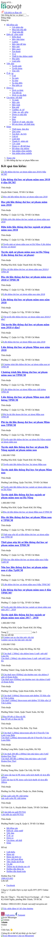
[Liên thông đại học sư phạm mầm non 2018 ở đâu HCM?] (26, 174)
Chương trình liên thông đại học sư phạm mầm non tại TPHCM (24, 373)
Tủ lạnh (15, 100)
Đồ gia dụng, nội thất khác (23, 124)
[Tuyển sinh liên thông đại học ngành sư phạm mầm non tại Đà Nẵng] (26, 489)
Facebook (11, 885)
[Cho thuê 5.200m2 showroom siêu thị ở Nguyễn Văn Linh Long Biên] (26, 735)
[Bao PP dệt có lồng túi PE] (13, 716)
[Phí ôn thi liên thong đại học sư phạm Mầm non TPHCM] (26, 417)
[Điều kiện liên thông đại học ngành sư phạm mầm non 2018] (26, 222)
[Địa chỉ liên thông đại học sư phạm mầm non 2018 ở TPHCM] (26, 272)
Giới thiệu (11, 852)
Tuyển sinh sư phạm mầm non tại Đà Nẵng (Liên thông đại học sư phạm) (25, 253)
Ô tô (14, 76)
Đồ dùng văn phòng (20, 148)
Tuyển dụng (17, 68)
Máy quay (16, 49)
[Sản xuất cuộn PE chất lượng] (14, 796)
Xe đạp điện (17, 83)
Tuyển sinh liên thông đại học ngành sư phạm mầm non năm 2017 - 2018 (23, 616)
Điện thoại (16, 37)
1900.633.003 (7, 878)
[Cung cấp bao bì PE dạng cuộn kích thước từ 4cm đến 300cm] (26, 777)
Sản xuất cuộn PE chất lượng (13, 798)
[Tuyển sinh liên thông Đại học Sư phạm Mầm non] (23, 464)
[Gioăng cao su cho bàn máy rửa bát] (17, 637)
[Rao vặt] (11, 9)
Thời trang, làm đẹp (20, 129)
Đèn (14, 119)
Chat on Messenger (25, 935)
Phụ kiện (16, 59)
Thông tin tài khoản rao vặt (18, 866)
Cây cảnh (16, 143)
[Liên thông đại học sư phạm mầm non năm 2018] (23, 294)
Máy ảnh (16, 46)
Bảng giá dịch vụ (14, 857)
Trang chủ (11, 158)
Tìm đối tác (17, 93)
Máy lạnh (16, 105)
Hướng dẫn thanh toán (16, 871)
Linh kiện (16, 61)
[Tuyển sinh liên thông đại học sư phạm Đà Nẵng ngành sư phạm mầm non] (26, 442)
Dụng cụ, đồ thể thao (21, 146)
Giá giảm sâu (17, 27)
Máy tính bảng (18, 39)
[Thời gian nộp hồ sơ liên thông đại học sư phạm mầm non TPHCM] (26, 537)
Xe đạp (15, 80)
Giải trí (15, 136)
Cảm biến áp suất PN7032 (12, 814)
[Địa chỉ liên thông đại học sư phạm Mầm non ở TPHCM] (26, 512)
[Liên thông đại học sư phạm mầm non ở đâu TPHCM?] (25, 584)
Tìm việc (16, 71)
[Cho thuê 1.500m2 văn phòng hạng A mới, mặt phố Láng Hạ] (26, 656)
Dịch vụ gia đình (19, 95)
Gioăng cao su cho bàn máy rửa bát (16, 640)
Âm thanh (16, 51)
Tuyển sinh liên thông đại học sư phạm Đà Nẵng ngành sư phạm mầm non (24, 448)
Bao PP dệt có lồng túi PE (12, 719)
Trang (4, 632)
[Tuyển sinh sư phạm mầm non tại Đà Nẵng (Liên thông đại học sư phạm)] (26, 247)
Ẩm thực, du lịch (19, 134)
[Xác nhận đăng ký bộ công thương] (17, 908)
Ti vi (14, 54)
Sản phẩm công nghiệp (22, 151)
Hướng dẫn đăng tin (15, 869)
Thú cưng (16, 131)
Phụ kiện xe (17, 85)
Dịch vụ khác (18, 90)
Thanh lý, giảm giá (20, 141)
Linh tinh (16, 139)
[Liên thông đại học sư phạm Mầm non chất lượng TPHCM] (26, 392)
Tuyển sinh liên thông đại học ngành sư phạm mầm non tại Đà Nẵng (23, 496)
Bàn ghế (15, 107)
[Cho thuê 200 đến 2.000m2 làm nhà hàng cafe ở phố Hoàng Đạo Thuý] (26, 756)
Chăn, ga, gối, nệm (20, 112)
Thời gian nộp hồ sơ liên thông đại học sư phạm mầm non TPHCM (24, 544)
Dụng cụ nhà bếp (19, 114)
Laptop (15, 42)
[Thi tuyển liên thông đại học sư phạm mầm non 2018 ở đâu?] (26, 319)
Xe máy (15, 78)
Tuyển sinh (16, 66)
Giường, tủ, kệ (18, 110)
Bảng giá (10, 854)
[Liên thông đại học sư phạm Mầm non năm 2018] (23, 342)
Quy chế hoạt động (15, 859)
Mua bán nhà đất (19, 29)
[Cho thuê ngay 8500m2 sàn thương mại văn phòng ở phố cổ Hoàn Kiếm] (26, 677)
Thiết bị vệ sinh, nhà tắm (22, 122)
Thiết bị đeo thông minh (22, 56)
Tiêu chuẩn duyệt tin (15, 861)
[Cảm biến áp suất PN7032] (13, 812)
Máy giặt (16, 102)
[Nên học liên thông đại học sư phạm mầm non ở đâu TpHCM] (26, 562)
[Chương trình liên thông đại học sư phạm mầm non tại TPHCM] (26, 367)
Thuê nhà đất (17, 32)
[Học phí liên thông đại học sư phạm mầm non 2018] (24, 197)
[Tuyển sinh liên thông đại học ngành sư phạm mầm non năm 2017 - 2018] (26, 609)
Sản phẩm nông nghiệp (22, 153)
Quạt (14, 117)
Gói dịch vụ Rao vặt (13, 12)
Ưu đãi (9, 864)
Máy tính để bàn (19, 44)
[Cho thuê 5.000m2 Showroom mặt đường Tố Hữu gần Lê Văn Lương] (26, 698)
